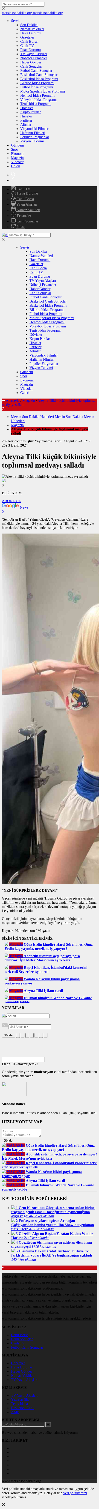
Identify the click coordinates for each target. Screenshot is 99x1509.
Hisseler (26, 116)
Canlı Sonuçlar (31, 66)
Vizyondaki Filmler (34, 129)
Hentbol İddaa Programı (37, 95)
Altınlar (25, 124)
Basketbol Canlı (22, 1408)
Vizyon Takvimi (32, 141)
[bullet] (36, 1035)
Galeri (15, 166)
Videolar (17, 162)
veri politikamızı (75, 1493)
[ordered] (32, 1035)
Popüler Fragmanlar (34, 137)
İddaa (20, 227)
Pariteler (26, 120)
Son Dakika (29, 25)
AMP (15, 1412)
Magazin (17, 158)
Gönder (8, 1035)
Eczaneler (23, 216)
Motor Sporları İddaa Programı (42, 91)
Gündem (17, 145)
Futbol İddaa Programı (36, 87)
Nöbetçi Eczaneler (33, 58)
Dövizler (26, 108)
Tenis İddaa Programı (35, 104)
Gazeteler (27, 37)
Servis (15, 21)
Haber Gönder (30, 62)
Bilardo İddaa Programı (37, 83)
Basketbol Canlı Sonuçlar (38, 75)
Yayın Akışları (26, 204)
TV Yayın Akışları (33, 54)
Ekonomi (17, 154)
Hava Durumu (30, 33)
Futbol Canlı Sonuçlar (36, 70)
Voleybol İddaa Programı (38, 100)
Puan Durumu (30, 50)
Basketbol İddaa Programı (39, 79)
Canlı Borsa (29, 41)
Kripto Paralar (30, 112)
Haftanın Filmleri (32, 133)
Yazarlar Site (20, 1399)
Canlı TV (27, 46)
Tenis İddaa (19, 1404)
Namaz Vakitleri (32, 29)
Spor (14, 149)
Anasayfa (13, 400)
